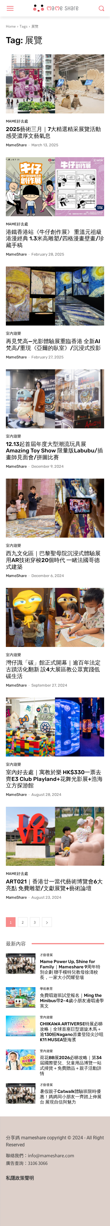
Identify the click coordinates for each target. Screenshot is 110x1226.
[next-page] (47, 922)
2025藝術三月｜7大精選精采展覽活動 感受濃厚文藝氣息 (53, 132)
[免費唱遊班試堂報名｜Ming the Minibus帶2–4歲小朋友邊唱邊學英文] (20, 997)
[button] (101, 8)
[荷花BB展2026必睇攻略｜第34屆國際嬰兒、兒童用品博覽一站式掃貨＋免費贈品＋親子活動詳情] (20, 1059)
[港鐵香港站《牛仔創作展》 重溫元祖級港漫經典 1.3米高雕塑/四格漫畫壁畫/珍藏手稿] (55, 186)
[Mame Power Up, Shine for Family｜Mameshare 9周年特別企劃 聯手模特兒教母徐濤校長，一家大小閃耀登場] (20, 963)
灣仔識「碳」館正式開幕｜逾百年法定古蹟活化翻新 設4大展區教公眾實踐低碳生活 (53, 669)
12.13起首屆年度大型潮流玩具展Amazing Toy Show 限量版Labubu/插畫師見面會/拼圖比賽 (54, 451)
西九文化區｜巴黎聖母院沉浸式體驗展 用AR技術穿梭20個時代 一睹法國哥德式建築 (53, 560)
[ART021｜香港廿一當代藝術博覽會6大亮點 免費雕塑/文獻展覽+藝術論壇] (55, 836)
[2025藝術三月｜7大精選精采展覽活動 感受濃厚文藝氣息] (55, 83)
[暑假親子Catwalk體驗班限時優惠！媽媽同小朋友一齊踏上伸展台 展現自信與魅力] (20, 1093)
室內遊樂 (13, 333)
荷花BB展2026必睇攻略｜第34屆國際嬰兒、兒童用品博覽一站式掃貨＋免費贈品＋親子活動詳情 (71, 1065)
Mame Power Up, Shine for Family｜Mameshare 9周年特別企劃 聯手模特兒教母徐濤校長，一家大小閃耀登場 (70, 969)
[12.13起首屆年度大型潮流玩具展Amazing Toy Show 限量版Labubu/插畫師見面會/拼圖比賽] (55, 398)
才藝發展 (46, 955)
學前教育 (46, 988)
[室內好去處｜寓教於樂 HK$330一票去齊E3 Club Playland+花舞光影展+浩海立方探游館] (55, 727)
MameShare (16, 145)
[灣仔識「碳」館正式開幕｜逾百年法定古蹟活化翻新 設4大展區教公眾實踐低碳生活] (55, 617)
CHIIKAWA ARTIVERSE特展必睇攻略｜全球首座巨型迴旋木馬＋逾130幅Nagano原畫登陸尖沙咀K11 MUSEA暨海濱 (72, 1031)
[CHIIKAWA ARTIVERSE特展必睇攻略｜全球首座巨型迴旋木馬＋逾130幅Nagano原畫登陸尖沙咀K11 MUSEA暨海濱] (20, 1026)
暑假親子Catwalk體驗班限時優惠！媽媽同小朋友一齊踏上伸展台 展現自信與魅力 (70, 1097)
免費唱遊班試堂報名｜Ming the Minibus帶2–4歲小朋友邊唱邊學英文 (72, 1001)
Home (11, 26)
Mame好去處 (17, 121)
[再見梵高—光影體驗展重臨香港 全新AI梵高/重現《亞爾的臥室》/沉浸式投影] (55, 296)
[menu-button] (10, 8)
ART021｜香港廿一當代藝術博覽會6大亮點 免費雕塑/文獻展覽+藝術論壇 (54, 885)
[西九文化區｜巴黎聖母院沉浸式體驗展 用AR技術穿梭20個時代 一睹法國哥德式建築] (55, 508)
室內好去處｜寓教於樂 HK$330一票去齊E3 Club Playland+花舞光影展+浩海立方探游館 (54, 779)
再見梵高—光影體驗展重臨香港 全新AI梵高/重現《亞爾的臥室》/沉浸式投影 (53, 344)
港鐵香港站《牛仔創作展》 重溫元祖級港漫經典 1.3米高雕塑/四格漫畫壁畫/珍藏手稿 (55, 239)
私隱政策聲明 (20, 1178)
